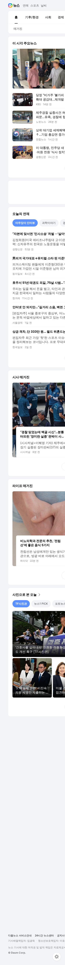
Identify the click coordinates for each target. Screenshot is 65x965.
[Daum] (10, 5)
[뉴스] (16, 5)
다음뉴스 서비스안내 (20, 935)
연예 (26, 5)
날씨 (44, 5)
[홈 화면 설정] (57, 957)
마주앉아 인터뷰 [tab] (25, 223)
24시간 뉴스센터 (44, 935)
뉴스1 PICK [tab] (41, 603)
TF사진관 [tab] (21, 603)
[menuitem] (16, 17)
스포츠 (34, 5)
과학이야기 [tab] (49, 223)
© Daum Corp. (17, 952)
